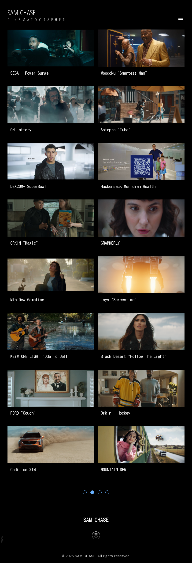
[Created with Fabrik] (2, 539)
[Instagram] (96, 535)
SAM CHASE (96, 520)
